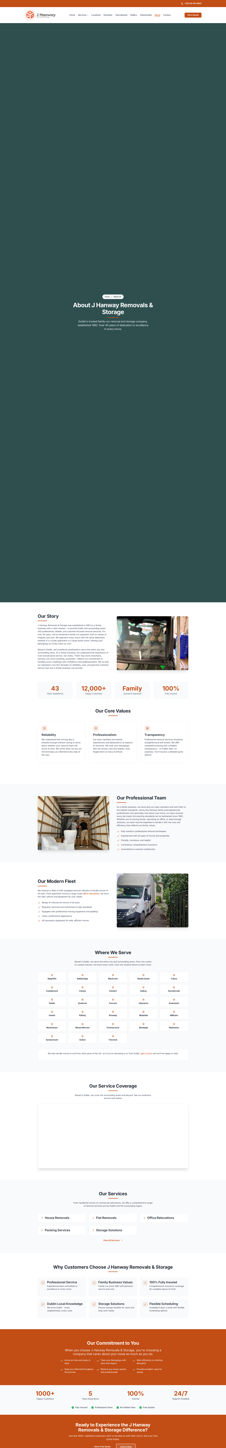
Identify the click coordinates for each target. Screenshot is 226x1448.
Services (82, 15)
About (157, 15)
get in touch (146, 1053)
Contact (167, 15)
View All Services (111, 1240)
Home (72, 15)
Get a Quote (193, 15)
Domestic (108, 15)
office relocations (91, 894)
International (121, 15)
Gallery (133, 15)
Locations (96, 15)
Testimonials (146, 15)
